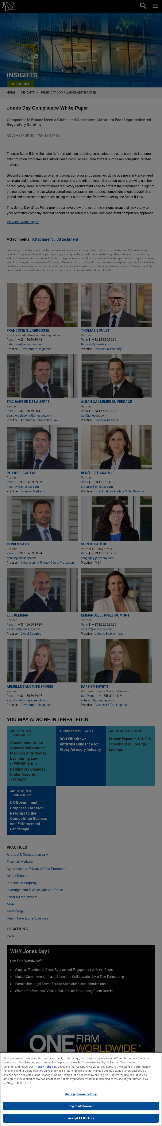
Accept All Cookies (81, 1118)
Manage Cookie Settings (81, 1094)
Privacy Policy (43, 1066)
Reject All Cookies (81, 1106)
